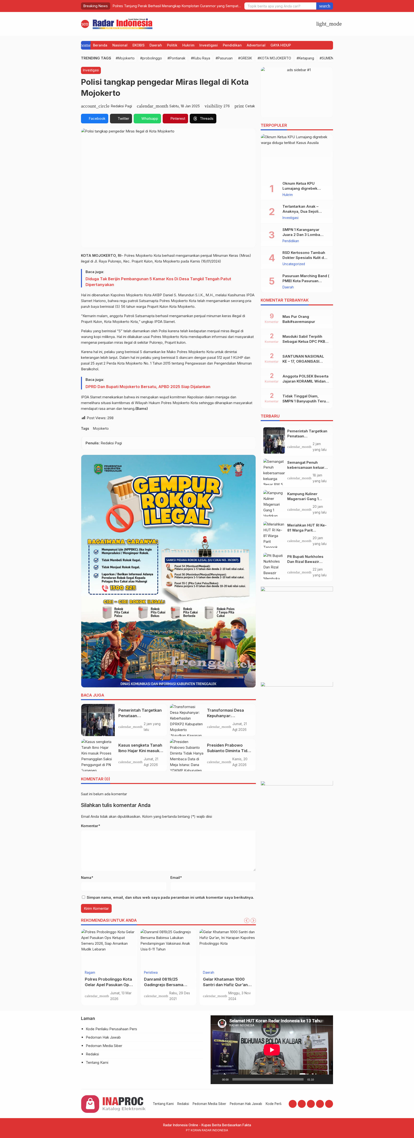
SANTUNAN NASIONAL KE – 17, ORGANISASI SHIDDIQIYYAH (303, 361)
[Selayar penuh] (326, 1079)
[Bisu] (319, 1079)
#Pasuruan (224, 58)
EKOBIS (138, 45)
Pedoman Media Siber (104, 1045)
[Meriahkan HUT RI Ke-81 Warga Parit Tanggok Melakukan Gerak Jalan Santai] (274, 534)
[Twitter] (320, 1104)
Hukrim (188, 45)
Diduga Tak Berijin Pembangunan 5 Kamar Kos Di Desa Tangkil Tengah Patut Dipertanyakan (158, 281)
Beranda (100, 45)
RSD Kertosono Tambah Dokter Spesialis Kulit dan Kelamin (305, 258)
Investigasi (208, 45)
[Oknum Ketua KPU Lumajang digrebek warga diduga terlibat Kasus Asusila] (297, 155)
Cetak (250, 106)
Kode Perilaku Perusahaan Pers (111, 1029)
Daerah (156, 45)
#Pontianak (176, 58)
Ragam (90, 972)
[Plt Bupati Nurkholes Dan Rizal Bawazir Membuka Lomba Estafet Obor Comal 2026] (274, 566)
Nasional (119, 45)
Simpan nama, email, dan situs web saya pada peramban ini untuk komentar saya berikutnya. (170, 897)
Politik (172, 45)
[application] (272, 1049)
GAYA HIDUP (280, 45)
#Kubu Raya (200, 58)
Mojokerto (101, 428)
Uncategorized (293, 264)
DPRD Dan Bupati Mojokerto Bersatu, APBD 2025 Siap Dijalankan (148, 386)
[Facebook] (293, 1104)
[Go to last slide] (246, 920)
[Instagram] (302, 1104)
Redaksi (92, 1054)
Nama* (87, 877)
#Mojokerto (125, 58)
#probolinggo (151, 58)
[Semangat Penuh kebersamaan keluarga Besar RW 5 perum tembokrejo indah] (274, 472)
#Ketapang (305, 58)
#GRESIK (245, 58)
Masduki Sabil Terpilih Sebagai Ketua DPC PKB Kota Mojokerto (303, 341)
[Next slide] (253, 920)
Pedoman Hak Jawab (103, 1037)
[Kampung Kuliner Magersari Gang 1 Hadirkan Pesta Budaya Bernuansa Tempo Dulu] (274, 503)
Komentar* (90, 825)
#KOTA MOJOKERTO (274, 58)
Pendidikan (232, 45)
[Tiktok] (329, 1104)
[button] (324, 6)
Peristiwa (151, 972)
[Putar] (216, 1079)
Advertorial (256, 45)
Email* (176, 877)
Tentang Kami (97, 1062)
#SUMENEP (329, 58)
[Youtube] (311, 1104)
